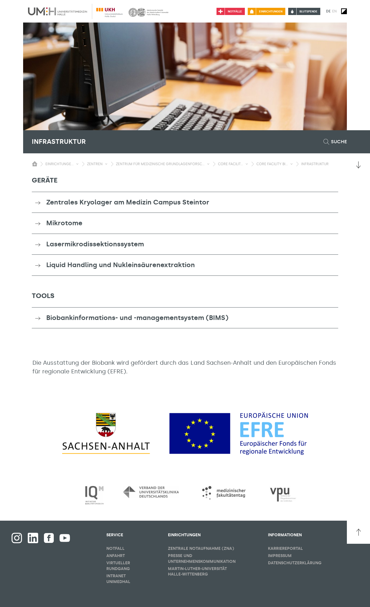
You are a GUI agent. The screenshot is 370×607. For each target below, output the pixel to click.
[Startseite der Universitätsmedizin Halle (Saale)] (57, 11)
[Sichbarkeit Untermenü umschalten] (77, 164)
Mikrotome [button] (64, 223)
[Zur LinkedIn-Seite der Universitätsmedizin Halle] (33, 538)
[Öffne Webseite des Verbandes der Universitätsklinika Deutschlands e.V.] (151, 492)
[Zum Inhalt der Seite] (358, 164)
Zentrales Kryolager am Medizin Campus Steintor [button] (127, 202)
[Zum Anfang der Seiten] (358, 532)
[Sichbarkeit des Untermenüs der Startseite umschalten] (35, 163)
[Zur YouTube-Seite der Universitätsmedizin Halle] (65, 538)
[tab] (185, 202)
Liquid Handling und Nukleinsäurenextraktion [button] (120, 265)
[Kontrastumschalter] (344, 11)
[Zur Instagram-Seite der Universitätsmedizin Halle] (17, 538)
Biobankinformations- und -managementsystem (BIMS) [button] (137, 318)
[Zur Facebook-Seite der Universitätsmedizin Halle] (49, 538)
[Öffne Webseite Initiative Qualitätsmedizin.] (94, 495)
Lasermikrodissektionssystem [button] (95, 244)
